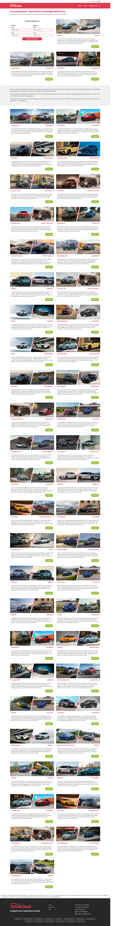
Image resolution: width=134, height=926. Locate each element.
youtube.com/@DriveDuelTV (83, 914)
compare (95, 46)
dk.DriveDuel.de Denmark (50, 921)
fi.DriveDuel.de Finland (61, 921)
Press (49, 909)
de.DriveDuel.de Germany (28, 918)
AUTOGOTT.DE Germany (71, 921)
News (79, 5)
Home (11, 1)
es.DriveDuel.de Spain (49, 918)
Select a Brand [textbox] (15, 30)
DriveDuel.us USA (18, 918)
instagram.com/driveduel (82, 907)
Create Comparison (19, 1)
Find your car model (32, 39)
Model (12, 32)
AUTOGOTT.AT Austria (81, 921)
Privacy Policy (51, 907)
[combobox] (21, 30)
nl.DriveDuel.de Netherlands (69, 918)
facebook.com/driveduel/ (82, 905)
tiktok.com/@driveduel (82, 911)
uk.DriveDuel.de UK (58, 918)
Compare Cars (93, 5)
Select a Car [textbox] (15, 35)
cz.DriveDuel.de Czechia (90, 918)
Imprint (50, 905)
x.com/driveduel (80, 909)
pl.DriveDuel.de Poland (80, 918)
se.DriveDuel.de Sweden (39, 921)
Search (85, 5)
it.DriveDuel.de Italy (29, 921)
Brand (12, 27)
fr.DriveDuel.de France (39, 918)
